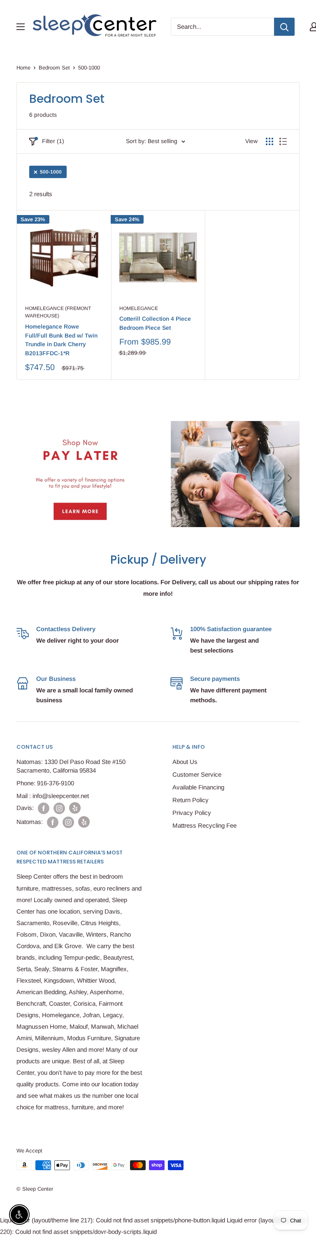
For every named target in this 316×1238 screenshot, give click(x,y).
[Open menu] (20, 26)
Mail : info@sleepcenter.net (52, 795)
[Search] (284, 27)
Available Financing (198, 787)
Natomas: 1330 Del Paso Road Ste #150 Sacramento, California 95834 (70, 766)
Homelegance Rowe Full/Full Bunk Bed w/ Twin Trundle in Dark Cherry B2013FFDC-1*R (61, 339)
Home (23, 68)
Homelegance (138, 308)
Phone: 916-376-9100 (45, 783)
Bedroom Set (54, 68)
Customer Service (196, 774)
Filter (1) (53, 141)
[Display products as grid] (269, 141)
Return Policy (190, 799)
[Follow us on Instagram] (59, 808)
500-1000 (51, 172)
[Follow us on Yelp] (75, 808)
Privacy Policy (191, 812)
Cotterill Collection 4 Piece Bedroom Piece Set (155, 323)
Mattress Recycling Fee (204, 825)
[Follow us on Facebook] (43, 808)
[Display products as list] (283, 141)
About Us (185, 761)
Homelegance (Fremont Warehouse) (58, 312)
